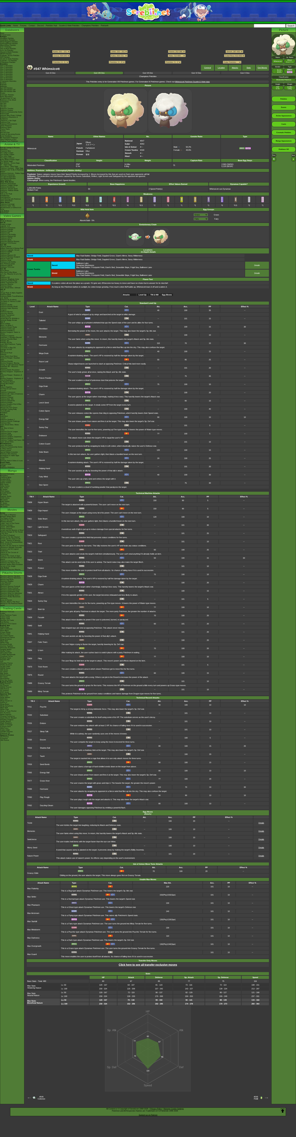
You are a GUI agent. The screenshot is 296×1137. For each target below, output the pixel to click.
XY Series (3, 503)
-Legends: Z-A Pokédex (8, 60)
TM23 (29, 552)
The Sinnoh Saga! (6, 161)
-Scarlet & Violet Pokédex (9, 59)
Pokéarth (104, 25)
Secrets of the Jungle (7, 566)
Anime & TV (12, 144)
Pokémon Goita (5, 464)
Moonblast (43, 329)
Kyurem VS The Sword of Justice (12, 545)
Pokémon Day (5, 122)
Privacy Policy (156, 1109)
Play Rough (45, 797)
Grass (216, 215)
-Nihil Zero (4, 699)
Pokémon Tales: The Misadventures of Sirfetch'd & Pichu (10, 207)
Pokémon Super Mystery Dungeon (9, 309)
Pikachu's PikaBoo (6, 581)
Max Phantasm (33, 905)
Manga (12, 470)
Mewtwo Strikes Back (8, 516)
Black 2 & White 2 (6, 325)
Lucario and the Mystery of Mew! (12, 530)
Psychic (43, 707)
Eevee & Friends (6, 600)
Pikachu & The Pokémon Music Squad (11, 604)
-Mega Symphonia (6, 706)
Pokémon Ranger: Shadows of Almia (11, 376)
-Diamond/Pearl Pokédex (9, 43)
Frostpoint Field (97, 267)
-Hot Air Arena (5, 713)
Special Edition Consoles (9, 452)
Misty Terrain (43, 691)
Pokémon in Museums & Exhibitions (9, 118)
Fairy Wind (43, 477)
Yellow (2, 430)
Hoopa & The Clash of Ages (10, 556)
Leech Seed (44, 403)
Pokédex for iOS (6, 349)
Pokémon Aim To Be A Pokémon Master (11, 170)
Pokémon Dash (5, 395)
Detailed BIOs (5, 479)
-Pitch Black (4, 630)
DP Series (3, 494)
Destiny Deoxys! (6, 528)
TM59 (29, 658)
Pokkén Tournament (7, 315)
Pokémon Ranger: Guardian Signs (10, 359)
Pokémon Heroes (6, 525)
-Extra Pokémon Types (8, 615)
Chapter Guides (5, 481)
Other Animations (6, 201)
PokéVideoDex (5, 197)
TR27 (29, 731)
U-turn (40, 650)
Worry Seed (32, 848)
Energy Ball (43, 419)
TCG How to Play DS (8, 348)
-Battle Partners (5, 714)
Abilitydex (3, 86)
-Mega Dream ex (6, 701)
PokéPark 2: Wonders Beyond (11, 337)
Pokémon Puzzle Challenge (10, 421)
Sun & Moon (4, 270)
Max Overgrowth (34, 946)
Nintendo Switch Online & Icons (11, 461)
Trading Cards (12, 608)
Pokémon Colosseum (7, 392)
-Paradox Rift (5, 660)
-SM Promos (4, 689)
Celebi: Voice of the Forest (9, 523)
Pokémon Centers (6, 110)
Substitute (44, 715)
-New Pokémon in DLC (8, 139)
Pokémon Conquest (7, 336)
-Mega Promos (5, 684)
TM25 (29, 568)
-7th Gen (3, 107)
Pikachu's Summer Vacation (10, 576)
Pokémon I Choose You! (8, 561)
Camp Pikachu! (5, 583)
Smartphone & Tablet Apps (9, 455)
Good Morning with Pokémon (10, 199)
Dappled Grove (108, 256)
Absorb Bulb (85, 220)
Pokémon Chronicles (7, 175)
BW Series (4, 500)
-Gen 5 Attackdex (6, 72)
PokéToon (3, 192)
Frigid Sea (134, 267)
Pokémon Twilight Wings (9, 185)
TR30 (29, 740)
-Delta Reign (4, 627)
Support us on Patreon (148, 1115)
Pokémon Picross (6, 312)
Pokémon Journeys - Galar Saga (11, 168)
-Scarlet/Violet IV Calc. (8, 98)
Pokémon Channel (6, 397)
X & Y (2, 291)
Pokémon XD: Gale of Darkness (11, 394)
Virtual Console (5, 450)
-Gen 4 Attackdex (6, 71)
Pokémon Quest (6, 286)
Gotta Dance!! (5, 585)
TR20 (29, 715)
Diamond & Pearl (6, 353)
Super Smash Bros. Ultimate (10, 288)
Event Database (6, 136)
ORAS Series (5, 505)
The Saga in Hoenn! (7, 158)
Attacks (235, 68)
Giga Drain (43, 386)
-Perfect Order (5, 634)
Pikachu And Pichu (7, 579)
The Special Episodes (8, 177)
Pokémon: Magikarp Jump (9, 279)
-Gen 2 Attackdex (6, 67)
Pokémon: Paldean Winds (9, 190)
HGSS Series (5, 498)
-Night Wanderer (6, 723)
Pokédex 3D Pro (6, 342)
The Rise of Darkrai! (7, 535)
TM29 (29, 584)
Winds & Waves (6, 221)
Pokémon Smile (5, 260)
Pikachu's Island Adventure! (10, 590)
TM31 (29, 593)
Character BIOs (5, 477)
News (2, 33)
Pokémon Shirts (5, 127)
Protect (41, 568)
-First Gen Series (6, 680)
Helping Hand (44, 468)
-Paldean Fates (5, 658)
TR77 (29, 781)
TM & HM (154, 295)
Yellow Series (5, 486)
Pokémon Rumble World (8, 306)
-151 (1, 661)
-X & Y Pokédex (5, 47)
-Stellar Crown (5, 651)
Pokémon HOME (6, 252)
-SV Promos (4, 685)
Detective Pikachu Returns (9, 241)
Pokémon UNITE (6, 238)
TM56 (29, 650)
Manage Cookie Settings (174, 1109)
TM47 (29, 642)
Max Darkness (33, 938)
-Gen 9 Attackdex (6, 79)
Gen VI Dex (196, 73)
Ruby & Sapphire (6, 387)
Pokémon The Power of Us (10, 563)
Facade (41, 617)
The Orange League (7, 154)
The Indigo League (6, 153)
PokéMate (3, 413)
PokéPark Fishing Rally (8, 409)
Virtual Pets (4, 457)
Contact (32, 25)
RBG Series (4, 484)
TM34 (29, 601)
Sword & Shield (5, 246)
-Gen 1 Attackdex (6, 66)
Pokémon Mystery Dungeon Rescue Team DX (10, 257)
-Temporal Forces (6, 656)
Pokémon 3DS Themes (8, 454)
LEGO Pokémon (6, 126)
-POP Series (4, 692)
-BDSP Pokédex (6, 54)
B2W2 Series (4, 501)
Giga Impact (43, 511)
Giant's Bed (110, 267)
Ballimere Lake (82, 263)
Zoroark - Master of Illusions (10, 540)
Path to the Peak (6, 194)
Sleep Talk (44, 731)
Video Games (12, 215)
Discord (40, 25)
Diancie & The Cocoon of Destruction (9, 553)
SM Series (4, 506)
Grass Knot (45, 781)
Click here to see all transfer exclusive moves (148, 964)
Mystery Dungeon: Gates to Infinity (10, 333)
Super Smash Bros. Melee (9, 425)
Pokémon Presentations (8, 124)
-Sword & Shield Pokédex (9, 52)
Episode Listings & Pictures (10, 147)
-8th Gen (3, 105)
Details (257, 265)
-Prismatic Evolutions (7, 648)
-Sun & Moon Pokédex (8, 48)
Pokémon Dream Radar (8, 327)
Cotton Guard (44, 444)
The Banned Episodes (8, 178)
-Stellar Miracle (5, 721)
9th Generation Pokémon (9, 138)
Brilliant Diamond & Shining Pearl (11, 248)
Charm (42, 394)
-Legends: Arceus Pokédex (9, 55)
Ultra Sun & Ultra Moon (8, 272)
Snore (40, 560)
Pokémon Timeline (6, 108)
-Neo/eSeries (4, 678)
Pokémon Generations (8, 183)
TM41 (29, 634)
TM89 (29, 691)
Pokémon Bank (5, 294)
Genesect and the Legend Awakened (9, 550)
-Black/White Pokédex (8, 45)
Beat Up (41, 609)
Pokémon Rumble (6, 361)
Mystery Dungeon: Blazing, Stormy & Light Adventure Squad (11, 364)
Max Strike (31, 897)
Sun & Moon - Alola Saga (9, 166)
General (207, 68)
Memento (43, 337)
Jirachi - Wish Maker (7, 527)
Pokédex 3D (4, 341)
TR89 (29, 789)
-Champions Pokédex (7, 62)
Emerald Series (5, 493)
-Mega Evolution (6, 639)
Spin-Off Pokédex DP (7, 90)
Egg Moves (262, 68)
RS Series (3, 489)
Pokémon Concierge (7, 204)
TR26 (29, 723)
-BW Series (4, 673)
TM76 (29, 675)
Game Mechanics (6, 96)
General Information (7, 474)
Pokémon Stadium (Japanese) (11, 437)
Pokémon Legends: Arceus (9, 250)
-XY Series (4, 672)
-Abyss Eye (4, 696)
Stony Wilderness (135, 256)
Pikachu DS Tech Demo (8, 407)
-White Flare (4, 642)
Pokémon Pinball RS (7, 401)
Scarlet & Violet (5, 224)
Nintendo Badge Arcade (8, 320)
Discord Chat (5, 132)
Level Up (142, 295)
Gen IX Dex (51, 73)
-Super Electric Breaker (8, 718)
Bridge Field (96, 256)
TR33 (29, 748)
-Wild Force (4, 728)
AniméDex (4, 149)
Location (221, 68)
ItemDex (3, 83)
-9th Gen (3, 103)
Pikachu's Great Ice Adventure (11, 593)
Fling (40, 658)
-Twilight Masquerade (7, 654)
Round (40, 675)
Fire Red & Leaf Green (8, 389)
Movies (12, 509)
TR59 (29, 764)
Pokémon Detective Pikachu (10, 569)
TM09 (29, 511)
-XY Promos (4, 690)
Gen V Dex (245, 73)
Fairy (216, 219)
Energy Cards (5, 618)
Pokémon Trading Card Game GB (12, 440)
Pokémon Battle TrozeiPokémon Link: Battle (11, 297)
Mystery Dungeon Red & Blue (10, 404)
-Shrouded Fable (6, 653)
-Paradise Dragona (6, 719)
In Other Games (6, 449)
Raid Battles (4, 622)
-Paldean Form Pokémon (9, 141)
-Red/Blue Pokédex (7, 38)
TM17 (29, 527)
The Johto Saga (5, 156)
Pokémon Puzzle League (9, 431)
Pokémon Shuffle (6, 305)
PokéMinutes (4, 195)
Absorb (42, 460)
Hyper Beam (43, 502)
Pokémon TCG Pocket (8, 243)
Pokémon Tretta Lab (7, 329)
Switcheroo (31, 839)
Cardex (2, 93)
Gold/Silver (4, 416)
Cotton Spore (44, 411)
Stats (248, 68)
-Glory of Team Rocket (8, 711)
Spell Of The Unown (7, 520)
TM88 (29, 683)
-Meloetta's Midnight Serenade (11, 547)
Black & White (5, 324)
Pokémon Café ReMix (8, 234)
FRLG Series (4, 491)
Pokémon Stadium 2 (7, 419)
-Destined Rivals (6, 644)
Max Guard (32, 954)
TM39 (29, 617)
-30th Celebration (6, 629)
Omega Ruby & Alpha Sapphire (11, 293)
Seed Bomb (45, 764)
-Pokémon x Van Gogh (8, 120)
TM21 (29, 543)
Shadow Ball (45, 748)
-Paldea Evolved (6, 665)
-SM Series (4, 670)
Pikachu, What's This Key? (10, 602)
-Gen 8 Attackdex (6, 78)
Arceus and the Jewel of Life (10, 539)
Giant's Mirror (121, 256)
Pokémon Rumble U (7, 330)
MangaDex (4, 476)
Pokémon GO (5, 233)
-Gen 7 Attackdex (6, 76)
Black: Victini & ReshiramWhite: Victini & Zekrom (11, 543)
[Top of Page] (283, 1111)
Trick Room (43, 667)
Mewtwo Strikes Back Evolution (11, 564)
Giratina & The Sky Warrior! (10, 537)
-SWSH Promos (5, 687)
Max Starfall (32, 921)
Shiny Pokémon (5, 180)
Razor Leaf (43, 362)
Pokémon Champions (7, 228)
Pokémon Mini (5, 423)
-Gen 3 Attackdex (6, 69)
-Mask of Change (6, 725)
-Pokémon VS (5, 733)
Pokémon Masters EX (8, 236)
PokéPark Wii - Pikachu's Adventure (9, 367)
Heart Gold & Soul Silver (8, 356)
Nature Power (33, 856)
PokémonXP (4, 114)
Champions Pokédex (90, 25)
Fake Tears (42, 642)
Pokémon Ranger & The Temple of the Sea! (11, 533)
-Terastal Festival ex (7, 716)
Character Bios (5, 151)
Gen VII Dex (148, 73)
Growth (42, 370)
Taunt (42, 756)
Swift (40, 626)
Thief (40, 552)
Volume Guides (5, 482)
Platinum (3, 354)
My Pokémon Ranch (7, 382)
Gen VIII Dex (99, 73)
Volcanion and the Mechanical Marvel (10, 558)
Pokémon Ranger (6, 402)
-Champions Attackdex (8, 81)
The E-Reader (5, 411)
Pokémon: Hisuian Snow (9, 189)
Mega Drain (43, 353)
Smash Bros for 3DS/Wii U (9, 318)
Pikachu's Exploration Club (9, 591)
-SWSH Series (5, 668)
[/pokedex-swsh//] (147, 59)
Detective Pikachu (6, 284)
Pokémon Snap (5, 433)
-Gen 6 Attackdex (6, 74)
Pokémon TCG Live (7, 267)
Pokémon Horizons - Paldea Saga (12, 173)
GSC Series (4, 488)
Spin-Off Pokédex (6, 88)
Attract (40, 593)
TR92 (29, 805)
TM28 (29, 576)
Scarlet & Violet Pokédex (69, 25)
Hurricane (43, 345)
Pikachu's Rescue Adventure (10, 578)
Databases (12, 29)
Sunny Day (43, 427)
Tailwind (42, 320)
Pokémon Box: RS (6, 399)
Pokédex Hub (51, 25)
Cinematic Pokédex (7, 95)
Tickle (29, 823)
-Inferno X (3, 702)
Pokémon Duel (5, 317)
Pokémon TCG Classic (8, 624)
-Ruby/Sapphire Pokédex (9, 42)
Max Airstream (33, 913)
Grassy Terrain (44, 683)
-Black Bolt (4, 641)
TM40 (29, 626)
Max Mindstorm (33, 930)
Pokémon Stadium (6, 438)
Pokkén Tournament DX (8, 282)
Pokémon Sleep (5, 240)
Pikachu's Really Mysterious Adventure (10, 597)
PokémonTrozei (5, 406)
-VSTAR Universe (6, 731)
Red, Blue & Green (7, 428)
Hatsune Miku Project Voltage (10, 115)
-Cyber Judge (5, 730)
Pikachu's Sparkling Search (10, 595)
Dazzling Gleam (46, 805)
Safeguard (42, 535)
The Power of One (6, 518)
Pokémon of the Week (8, 100)
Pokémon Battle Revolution (10, 370)
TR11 (29, 707)
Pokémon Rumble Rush (8, 281)
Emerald (3, 390)
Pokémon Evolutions (7, 187)
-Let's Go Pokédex (6, 50)
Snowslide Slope (122, 267)
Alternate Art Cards (7, 620)
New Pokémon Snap (7, 264)
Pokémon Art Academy (8, 300)
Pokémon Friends (6, 231)
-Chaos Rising (5, 632)
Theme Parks (5, 129)
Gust (41, 312)
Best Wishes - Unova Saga (10, 163)
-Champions (4, 102)
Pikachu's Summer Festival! (10, 586)
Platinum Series (5, 496)
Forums (23, 25)
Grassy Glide (32, 873)
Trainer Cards (5, 617)
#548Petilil (256, 1098)
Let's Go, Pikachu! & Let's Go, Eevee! (11, 275)
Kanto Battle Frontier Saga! (10, 159)
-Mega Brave (4, 704)
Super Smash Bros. (7, 442)
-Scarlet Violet (5, 666)
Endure (43, 723)
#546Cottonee (41, 1098)
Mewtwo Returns (6, 522)
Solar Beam (43, 452)
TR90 (29, 797)
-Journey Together (6, 646)
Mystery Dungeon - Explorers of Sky (11, 372)
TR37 (29, 756)
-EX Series (4, 677)
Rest (40, 543)
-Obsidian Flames (6, 663)
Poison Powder (45, 378)
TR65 (29, 773)
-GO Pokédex (5, 57)
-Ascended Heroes (6, 636)
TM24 (29, 560)
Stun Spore (43, 485)
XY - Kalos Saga (6, 165)
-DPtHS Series (5, 675)
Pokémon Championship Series (11, 112)
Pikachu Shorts (12, 572)
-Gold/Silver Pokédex (7, 40)
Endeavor (43, 435)
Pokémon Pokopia (6, 229)
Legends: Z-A (5, 226)
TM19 (29, 535)
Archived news (5, 35)
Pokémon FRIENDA (7, 467)
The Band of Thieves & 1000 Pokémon (10, 302)
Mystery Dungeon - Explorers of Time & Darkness (11, 379)
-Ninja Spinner (5, 697)
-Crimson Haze (5, 726)
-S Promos (4, 738)
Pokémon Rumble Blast (8, 339)
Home (15, 25)
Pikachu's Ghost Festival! (9, 588)
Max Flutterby (33, 888)
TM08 (29, 502)
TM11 (29, 519)
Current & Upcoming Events (10, 134)
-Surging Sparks (5, 649)
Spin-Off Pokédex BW (8, 91)
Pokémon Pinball (6, 435)
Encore (43, 740)
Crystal (2, 418)
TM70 (29, 667)
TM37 (29, 609)
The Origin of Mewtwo (8, 515)
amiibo (2, 459)
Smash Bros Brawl (6, 383)
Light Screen (43, 527)
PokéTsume (4, 213)
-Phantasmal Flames (7, 637)
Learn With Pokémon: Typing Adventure (10, 345)
